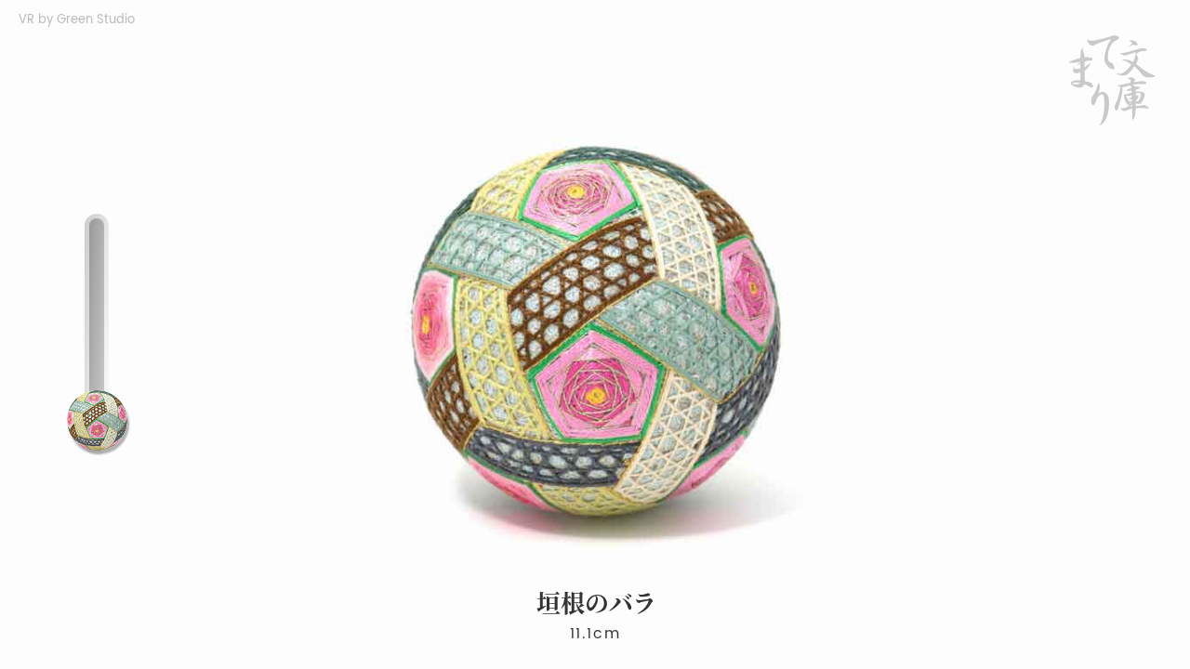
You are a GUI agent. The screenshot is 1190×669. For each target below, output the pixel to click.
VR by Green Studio (77, 20)
